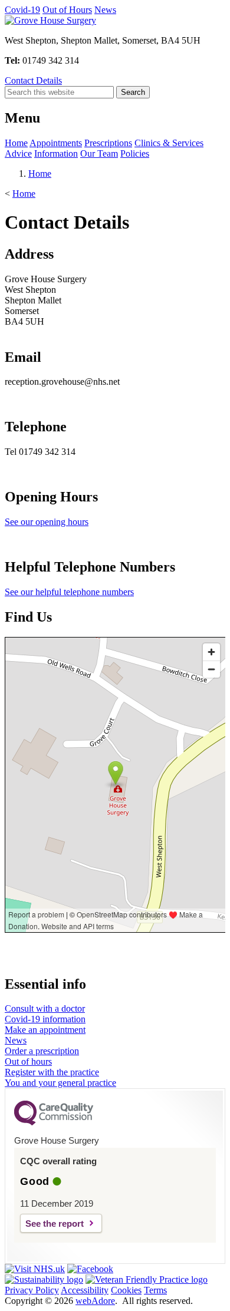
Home (16, 143)
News (105, 10)
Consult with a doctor (45, 1008)
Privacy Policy (32, 1290)
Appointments (55, 143)
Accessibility (85, 1290)
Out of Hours (67, 10)
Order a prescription (42, 1051)
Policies (134, 153)
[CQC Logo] (53, 1122)
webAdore (95, 1301)
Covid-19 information (45, 1019)
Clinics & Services (168, 143)
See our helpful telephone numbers (69, 592)
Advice (18, 153)
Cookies (126, 1290)
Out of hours (28, 1061)
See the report (54, 1223)
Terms (155, 1290)
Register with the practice (52, 1072)
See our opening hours (46, 522)
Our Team (99, 153)
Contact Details (33, 80)
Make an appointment (45, 1030)
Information (56, 153)
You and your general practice (60, 1083)
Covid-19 (22, 10)
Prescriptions (108, 143)
